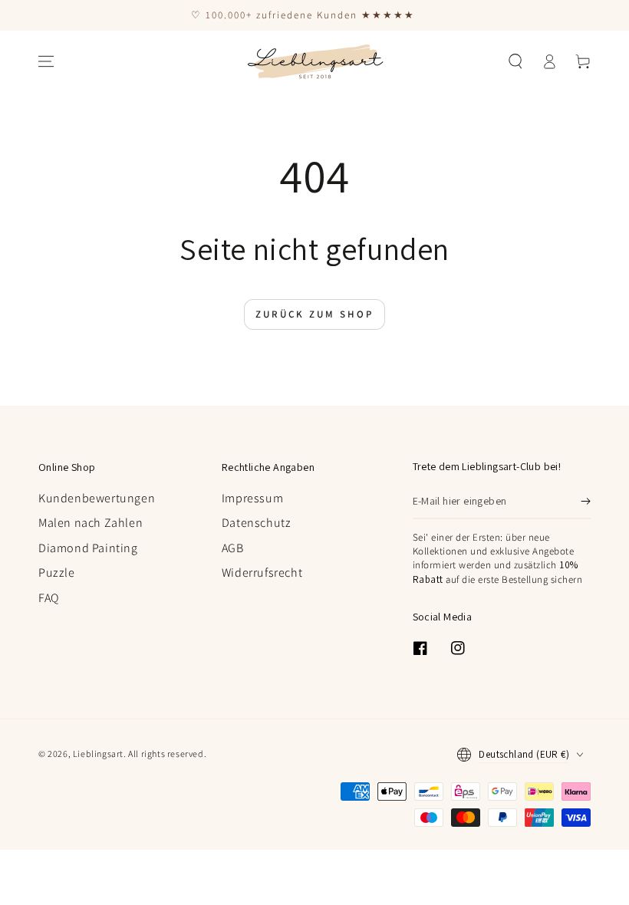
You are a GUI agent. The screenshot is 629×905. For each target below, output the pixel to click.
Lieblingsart (98, 753)
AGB (233, 548)
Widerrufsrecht (262, 572)
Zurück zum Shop (314, 314)
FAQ (48, 598)
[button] (515, 61)
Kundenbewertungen (96, 498)
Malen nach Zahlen (90, 523)
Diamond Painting (88, 548)
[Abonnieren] (586, 501)
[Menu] (46, 61)
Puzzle (56, 572)
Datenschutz (256, 523)
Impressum (252, 498)
